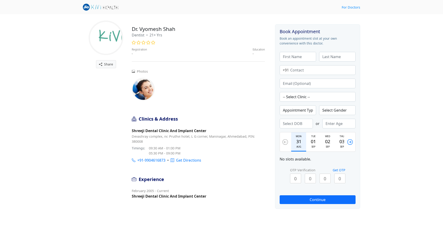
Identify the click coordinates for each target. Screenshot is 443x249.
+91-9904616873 (150, 160)
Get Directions (187, 160)
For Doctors (351, 7)
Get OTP (339, 170)
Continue (318, 199)
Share (107, 64)
